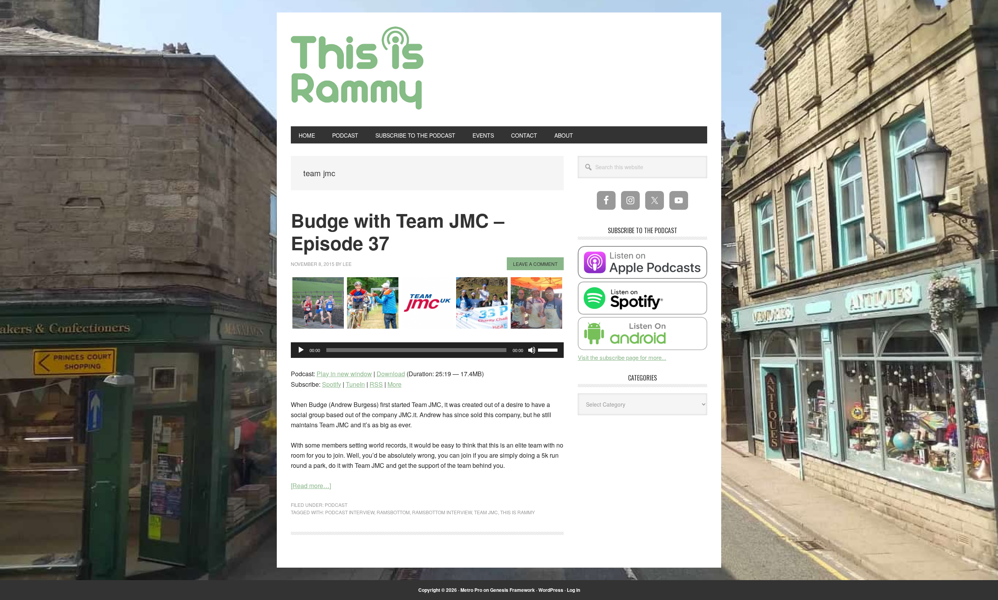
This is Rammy (357, 73)
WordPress (550, 589)
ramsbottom (393, 512)
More (395, 384)
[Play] (301, 350)
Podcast (336, 504)
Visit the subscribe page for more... (622, 357)
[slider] (549, 349)
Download (391, 373)
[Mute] (532, 350)
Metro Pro (471, 589)
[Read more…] (311, 485)
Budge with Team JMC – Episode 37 (397, 231)
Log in (573, 589)
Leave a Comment (535, 263)
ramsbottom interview (442, 512)
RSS (376, 384)
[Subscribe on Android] (642, 347)
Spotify (331, 384)
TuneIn (355, 384)
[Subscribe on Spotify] (642, 312)
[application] (427, 350)
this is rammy (517, 512)
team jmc (486, 512)
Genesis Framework (512, 589)
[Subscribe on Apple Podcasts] (642, 276)
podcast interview (349, 512)
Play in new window (344, 373)
